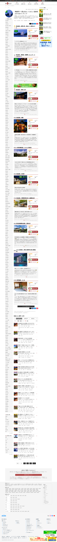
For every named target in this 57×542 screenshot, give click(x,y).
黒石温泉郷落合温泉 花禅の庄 (23, 223)
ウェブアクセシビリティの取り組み (15, 536)
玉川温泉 (6, 64)
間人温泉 (6, 308)
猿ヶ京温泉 (6, 132)
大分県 (21, 511)
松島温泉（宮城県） (8, 61)
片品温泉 (6, 130)
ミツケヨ (45, 499)
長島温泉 (6, 296)
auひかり (4, 523)
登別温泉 (6, 22)
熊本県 (18, 511)
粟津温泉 (6, 228)
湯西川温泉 (6, 118)
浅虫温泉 (28, 327)
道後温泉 (15, 491)
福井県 (16, 502)
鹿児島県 (26, 511)
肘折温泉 (6, 86)
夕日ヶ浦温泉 (7, 311)
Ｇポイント (45, 488)
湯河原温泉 (6, 152)
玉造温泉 (6, 345)
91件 (35, 201)
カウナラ (45, 498)
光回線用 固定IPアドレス (30, 525)
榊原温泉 (6, 294)
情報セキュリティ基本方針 (13, 537)
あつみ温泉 (6, 76)
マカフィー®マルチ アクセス (30, 531)
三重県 (18, 504)
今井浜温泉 (6, 255)
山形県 (23, 495)
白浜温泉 (6, 330)
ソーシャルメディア (39, 527)
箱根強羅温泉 (7, 159)
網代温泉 (6, 247)
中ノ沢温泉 (6, 101)
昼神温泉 (6, 196)
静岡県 (11, 504)
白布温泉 (6, 81)
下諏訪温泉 (6, 184)
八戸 (15, 20)
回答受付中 (26, 318)
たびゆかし (45, 500)
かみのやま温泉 (7, 79)
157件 (35, 31)
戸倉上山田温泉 (7, 189)
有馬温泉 (6, 316)
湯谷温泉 (6, 289)
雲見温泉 (6, 264)
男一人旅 (22, 437)
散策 (26, 342)
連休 (29, 388)
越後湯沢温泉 (7, 213)
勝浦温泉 (12, 491)
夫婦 (6, 447)
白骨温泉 (25, 489)
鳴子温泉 (6, 52)
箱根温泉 (17, 492)
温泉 (32, 334)
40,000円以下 (28, 357)
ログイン (51, 0)
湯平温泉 (6, 408)
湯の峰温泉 (6, 335)
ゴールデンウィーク (23, 376)
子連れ (6, 442)
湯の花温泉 (6, 313)
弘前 (22, 20)
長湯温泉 (6, 404)
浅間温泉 (6, 174)
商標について (19, 537)
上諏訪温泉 (6, 181)
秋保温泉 (6, 54)
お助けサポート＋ (5, 528)
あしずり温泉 (7, 367)
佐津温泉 (6, 323)
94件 (35, 177)
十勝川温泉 (13, 488)
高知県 (18, 509)
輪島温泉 (6, 235)
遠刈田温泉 (6, 57)
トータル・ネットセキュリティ (7, 531)
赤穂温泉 (6, 318)
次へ (34, 463)
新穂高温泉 (34, 490)
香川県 (14, 509)
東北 (19, 334)
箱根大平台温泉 (7, 157)
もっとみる (10, 454)
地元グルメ (25, 452)
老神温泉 (6, 127)
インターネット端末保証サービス (7, 530)
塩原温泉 (6, 110)
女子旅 (23, 418)
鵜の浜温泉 (6, 211)
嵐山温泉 (6, 303)
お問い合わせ (3, 536)
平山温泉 (6, 394)
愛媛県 (16, 509)
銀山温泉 (6, 71)
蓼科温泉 (6, 186)
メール (48, 521)
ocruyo (44, 491)
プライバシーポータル (31, 536)
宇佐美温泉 (6, 257)
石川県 (14, 502)
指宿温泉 (38, 492)
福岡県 (11, 511)
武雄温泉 (6, 374)
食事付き (26, 418)
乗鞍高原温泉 (7, 191)
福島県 (25, 495)
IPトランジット (29, 529)
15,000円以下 (29, 342)
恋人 (19, 354)
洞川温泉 (6, 328)
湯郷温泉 (6, 352)
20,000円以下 (20, 403)
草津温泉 (6, 120)
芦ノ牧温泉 (6, 93)
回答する (40, 0)
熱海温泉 (6, 240)
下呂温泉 (6, 274)
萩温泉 (6, 357)
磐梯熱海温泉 (7, 103)
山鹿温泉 (6, 396)
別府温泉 (33, 491)
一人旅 (6, 452)
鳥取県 (11, 507)
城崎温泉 (37, 490)
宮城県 (18, 495)
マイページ (47, 0)
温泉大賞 (18, 522)
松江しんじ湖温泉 (7, 347)
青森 (29, 20)
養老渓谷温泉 (7, 149)
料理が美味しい (31, 452)
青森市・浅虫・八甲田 (21, 327)
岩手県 (16, 495)
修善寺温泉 (6, 490)
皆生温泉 (6, 340)
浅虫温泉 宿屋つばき (21, 89)
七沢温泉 (6, 154)
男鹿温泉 (6, 66)
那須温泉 (6, 115)
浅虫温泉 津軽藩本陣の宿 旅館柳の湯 (25, 198)
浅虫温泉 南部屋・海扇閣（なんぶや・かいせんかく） (25, 55)
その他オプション (5, 533)
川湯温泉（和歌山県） (8, 333)
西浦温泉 (6, 286)
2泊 (25, 357)
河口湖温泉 (6, 164)
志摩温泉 (24, 492)
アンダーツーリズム (27, 445)
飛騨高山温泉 (7, 281)
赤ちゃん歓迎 (7, 421)
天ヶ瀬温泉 (6, 401)
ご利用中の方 (48, 519)
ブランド (38, 521)
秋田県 (21, 495)
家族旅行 (27, 376)
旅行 (6, 431)
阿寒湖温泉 (6, 27)
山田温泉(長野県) (7, 203)
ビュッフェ (33, 395)
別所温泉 (6, 198)
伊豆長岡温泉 (7, 252)
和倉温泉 (6, 225)
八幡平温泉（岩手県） (8, 49)
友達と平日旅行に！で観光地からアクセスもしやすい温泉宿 (28, 245)
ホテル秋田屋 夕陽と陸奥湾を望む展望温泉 (26, 250)
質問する (43, 0)
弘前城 (31, 437)
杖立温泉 (6, 389)
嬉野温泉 (6, 372)
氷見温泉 (6, 223)
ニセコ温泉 (6, 35)
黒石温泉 (6, 44)
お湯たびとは (45, 485)
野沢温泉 (6, 171)
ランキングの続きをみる (26, 306)
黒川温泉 (36, 491)
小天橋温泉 (6, 306)
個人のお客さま (4, 519)
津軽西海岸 (25, 20)
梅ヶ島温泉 (6, 259)
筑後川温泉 (6, 369)
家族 (6, 437)
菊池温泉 (6, 384)
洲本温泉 (6, 325)
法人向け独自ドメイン (29, 532)
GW (19, 376)
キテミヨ (45, 494)
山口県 (21, 507)
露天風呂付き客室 (29, 369)
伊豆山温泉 (6, 250)
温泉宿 (6, 416)
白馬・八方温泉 (7, 193)
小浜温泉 (6, 379)
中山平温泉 (6, 59)
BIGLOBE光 (4, 522)
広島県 (18, 507)
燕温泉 (6, 218)
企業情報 (37, 519)
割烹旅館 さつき (21, 280)
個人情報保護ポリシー (24, 536)
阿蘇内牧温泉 (7, 382)
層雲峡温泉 (6, 32)
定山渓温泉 (6, 20)
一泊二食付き (22, 357)
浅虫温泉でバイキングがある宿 (24, 50)
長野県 (14, 500)
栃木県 (11, 497)
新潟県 (16, 500)
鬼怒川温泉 (16, 489)
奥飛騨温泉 (6, 279)
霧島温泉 (6, 411)
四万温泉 (6, 125)
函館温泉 (6, 37)
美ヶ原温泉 (6, 176)
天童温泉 (6, 83)
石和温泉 (6, 162)
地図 (30, 62)
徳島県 (11, 509)
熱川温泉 (6, 272)
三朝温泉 (6, 338)
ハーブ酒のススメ (46, 503)
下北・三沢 (33, 20)
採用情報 (38, 525)
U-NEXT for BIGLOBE (6, 532)
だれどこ (45, 490)
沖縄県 (28, 511)
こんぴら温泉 (7, 362)
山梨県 (11, 500)
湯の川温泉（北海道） (8, 25)
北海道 (11, 495)
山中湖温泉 (6, 167)
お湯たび (45, 492)
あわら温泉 (6, 237)
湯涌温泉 (6, 233)
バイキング (29, 395)
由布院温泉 (6, 399)
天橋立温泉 (6, 301)
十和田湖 (19, 20)
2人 (24, 354)
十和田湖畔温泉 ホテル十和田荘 (24, 147)
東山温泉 (6, 91)
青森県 (21, 334)
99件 (35, 93)
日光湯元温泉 (7, 108)
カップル (22, 354)
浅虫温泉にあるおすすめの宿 (23, 80)
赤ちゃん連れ (7, 449)
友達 (6, 440)
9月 (27, 388)
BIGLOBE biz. (28, 520)
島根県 (14, 507)
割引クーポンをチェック (34, 38)
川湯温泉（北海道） (8, 30)
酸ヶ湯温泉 (6, 39)
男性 (24, 437)
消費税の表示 (8, 536)
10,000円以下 (20, 440)
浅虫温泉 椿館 (19, 117)
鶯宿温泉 (6, 47)
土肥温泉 (6, 267)
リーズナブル (7, 424)
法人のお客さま (27, 519)
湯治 (21, 335)
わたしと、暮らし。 (46, 493)
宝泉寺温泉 (6, 406)
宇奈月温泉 (25, 490)
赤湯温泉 (6, 74)
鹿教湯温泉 (6, 179)
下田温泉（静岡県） (8, 245)
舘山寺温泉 (6, 262)
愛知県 (16, 504)
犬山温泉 (6, 284)
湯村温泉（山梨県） (8, 169)
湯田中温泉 (6, 201)
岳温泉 (6, 98)
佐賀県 (14, 511)
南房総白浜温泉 (7, 147)
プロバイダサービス (29, 524)
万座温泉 (6, 123)
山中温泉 (18, 490)
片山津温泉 (6, 230)
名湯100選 (6, 419)
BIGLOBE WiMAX (5, 525)
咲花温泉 (6, 215)
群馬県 (14, 497)
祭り (22, 452)
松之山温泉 (6, 220)
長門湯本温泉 (7, 355)
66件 (35, 283)
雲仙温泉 (6, 377)
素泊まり (6, 426)
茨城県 (16, 497)
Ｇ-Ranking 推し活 (46, 501)
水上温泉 (6, 135)
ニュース (38, 524)
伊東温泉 (6, 242)
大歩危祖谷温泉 (7, 360)
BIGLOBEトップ (24, 537)
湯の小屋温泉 (7, 137)
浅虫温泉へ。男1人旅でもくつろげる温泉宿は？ (26, 193)
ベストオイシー (46, 495)
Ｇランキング (45, 489)
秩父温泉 (6, 140)
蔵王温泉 (6, 69)
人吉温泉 (6, 391)
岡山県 (16, 507)
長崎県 (16, 511)
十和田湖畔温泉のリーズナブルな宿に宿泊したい (26, 169)
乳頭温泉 (22, 488)
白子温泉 (6, 145)
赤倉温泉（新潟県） (8, 206)
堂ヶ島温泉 (6, 269)
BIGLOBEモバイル (5, 524)
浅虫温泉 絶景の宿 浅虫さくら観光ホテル (25, 27)
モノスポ (45, 496)
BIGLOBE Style (39, 526)
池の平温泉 (6, 208)
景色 (28, 452)
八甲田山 (24, 410)
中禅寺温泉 (6, 113)
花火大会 (33, 327)
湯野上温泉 (6, 105)
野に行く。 (45, 497)
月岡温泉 (28, 489)
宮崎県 (23, 511)
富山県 (11, 502)
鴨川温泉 (6, 142)
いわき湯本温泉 (7, 96)
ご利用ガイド (45, 486)
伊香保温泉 (6, 489)
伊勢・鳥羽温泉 (7, 291)
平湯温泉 (31, 490)
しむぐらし (18, 523)
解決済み (32, 318)
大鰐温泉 (6, 42)
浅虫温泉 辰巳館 (20, 173)
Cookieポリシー (37, 536)
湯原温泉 (6, 350)
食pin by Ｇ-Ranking (46, 502)
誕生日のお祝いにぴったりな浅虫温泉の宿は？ (25, 302)
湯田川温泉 (6, 88)
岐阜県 (14, 504)
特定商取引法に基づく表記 (5, 537)
